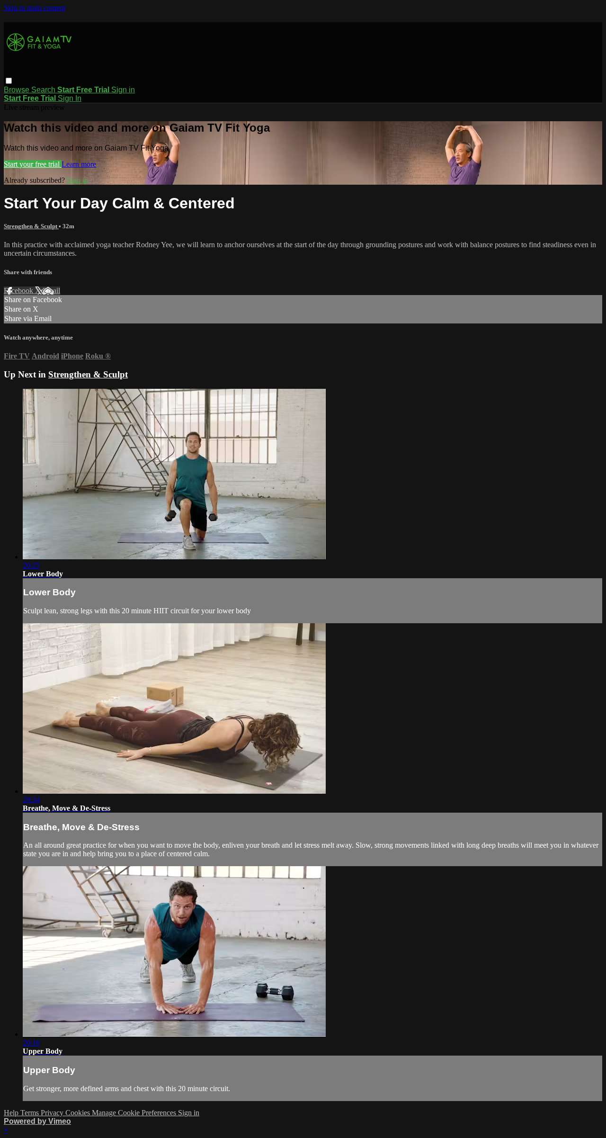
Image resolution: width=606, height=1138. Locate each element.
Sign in (123, 90)
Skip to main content (34, 8)
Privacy (53, 1113)
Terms (30, 1113)
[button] (9, 81)
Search (44, 90)
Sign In (69, 98)
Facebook (19, 291)
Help (12, 1113)
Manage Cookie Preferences (135, 1113)
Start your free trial (33, 164)
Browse (17, 90)
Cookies (78, 1113)
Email (51, 291)
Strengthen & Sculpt (31, 226)
